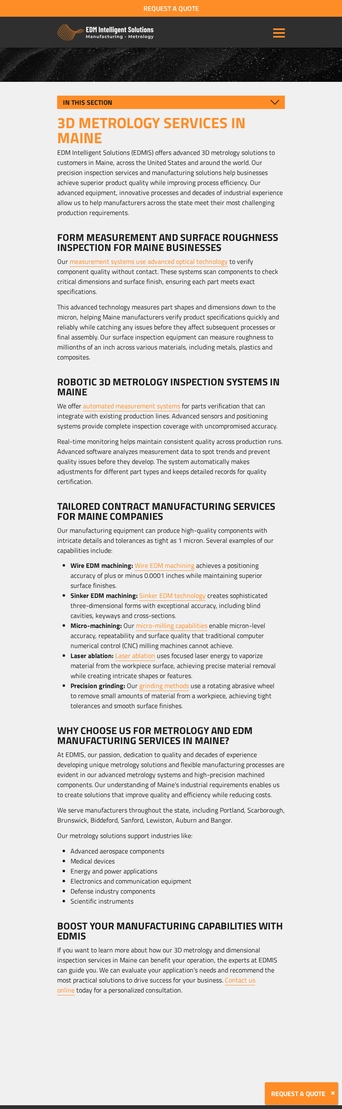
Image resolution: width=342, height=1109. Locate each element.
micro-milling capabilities (171, 625)
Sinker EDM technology (172, 595)
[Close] (333, 1093)
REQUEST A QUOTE (171, 8)
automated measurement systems (131, 406)
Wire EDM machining (164, 565)
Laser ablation (135, 656)
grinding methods (164, 686)
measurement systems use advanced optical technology (149, 261)
